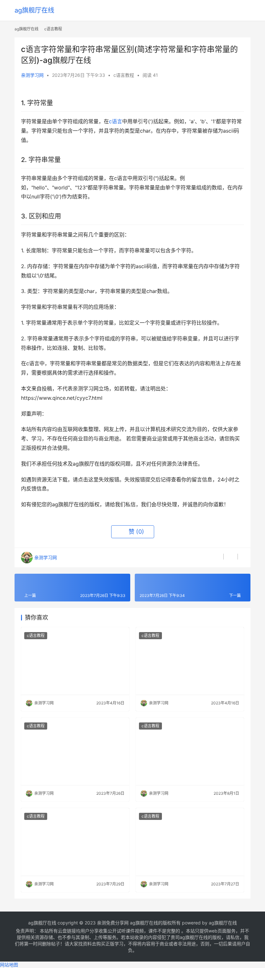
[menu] (246, 10)
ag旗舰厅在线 (34, 10)
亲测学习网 (32, 75)
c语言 (115, 121)
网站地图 (9, 964)
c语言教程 (123, 75)
